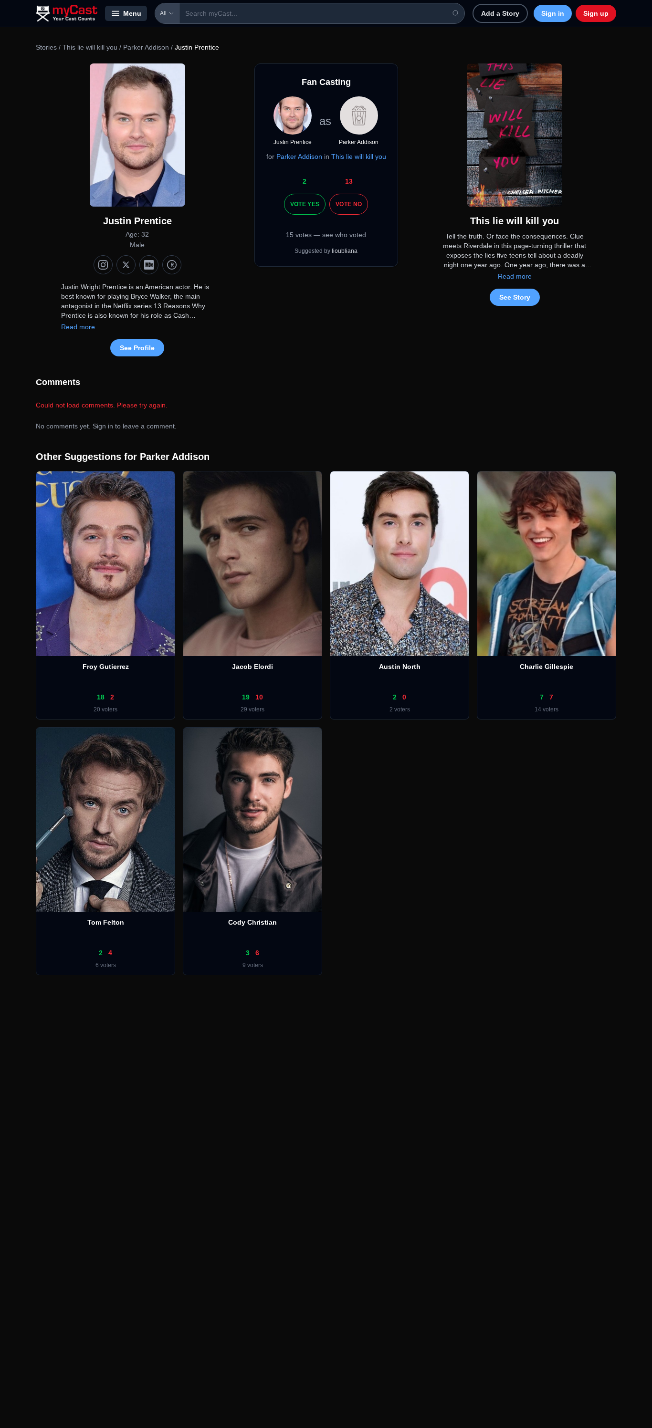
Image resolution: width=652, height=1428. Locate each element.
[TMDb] (171, 264)
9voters (252, 965)
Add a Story (500, 13)
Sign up (596, 13)
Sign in (552, 13)
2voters (399, 709)
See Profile (137, 348)
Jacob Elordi (252, 666)
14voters (546, 709)
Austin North (400, 666)
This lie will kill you (90, 47)
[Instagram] (103, 264)
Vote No (349, 204)
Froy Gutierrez (106, 666)
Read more (78, 327)
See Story (514, 297)
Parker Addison (146, 47)
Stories (46, 47)
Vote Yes (304, 204)
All (163, 13)
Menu (132, 13)
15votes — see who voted (326, 235)
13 (349, 181)
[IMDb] (148, 264)
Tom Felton (105, 922)
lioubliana (345, 251)
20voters (105, 709)
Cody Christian (252, 922)
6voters (105, 965)
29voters (252, 709)
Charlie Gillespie (546, 666)
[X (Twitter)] (126, 264)
